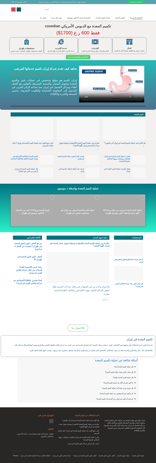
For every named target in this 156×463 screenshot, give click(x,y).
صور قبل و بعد (56, 18)
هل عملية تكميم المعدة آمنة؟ (123, 367)
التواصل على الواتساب (136, 2)
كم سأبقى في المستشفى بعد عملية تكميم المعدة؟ (116, 393)
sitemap (15, 455)
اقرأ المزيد (104, 299)
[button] (78, 366)
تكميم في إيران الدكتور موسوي (78, 18)
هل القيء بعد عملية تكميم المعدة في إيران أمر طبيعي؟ (124, 143)
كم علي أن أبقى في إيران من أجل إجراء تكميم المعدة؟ (114, 399)
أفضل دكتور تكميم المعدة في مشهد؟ (85, 455)
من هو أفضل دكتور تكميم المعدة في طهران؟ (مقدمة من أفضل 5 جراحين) (28, 246)
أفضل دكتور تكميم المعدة (107, 455)
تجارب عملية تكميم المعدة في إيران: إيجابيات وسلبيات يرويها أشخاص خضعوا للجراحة (117, 158)
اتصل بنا (43, 18)
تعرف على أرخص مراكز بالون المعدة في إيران (83, 444)
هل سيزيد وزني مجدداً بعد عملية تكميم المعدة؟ (117, 388)
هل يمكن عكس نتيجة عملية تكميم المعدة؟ (119, 372)
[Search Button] (26, 9)
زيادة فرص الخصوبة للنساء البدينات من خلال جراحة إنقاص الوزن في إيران (29, 270)
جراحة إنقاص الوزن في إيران (61, 455)
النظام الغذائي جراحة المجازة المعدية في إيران (35, 455)
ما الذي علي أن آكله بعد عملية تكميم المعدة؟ (118, 383)
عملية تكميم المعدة (138, 455)
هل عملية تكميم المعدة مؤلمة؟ (123, 377)
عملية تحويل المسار (102, 18)
